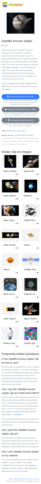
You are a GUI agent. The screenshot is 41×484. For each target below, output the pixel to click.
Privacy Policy (23, 479)
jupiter (8, 131)
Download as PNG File (21, 109)
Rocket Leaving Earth (13, 343)
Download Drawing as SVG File (21, 97)
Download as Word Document (21, 120)
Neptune (28, 196)
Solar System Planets (13, 220)
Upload (16, 479)
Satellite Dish (30, 269)
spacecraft (21, 131)
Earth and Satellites (12, 294)
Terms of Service (34, 479)
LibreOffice (18, 414)
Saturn (27, 245)
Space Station (9, 171)
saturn (14, 131)
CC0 (16, 135)
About (11, 479)
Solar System (9, 196)
